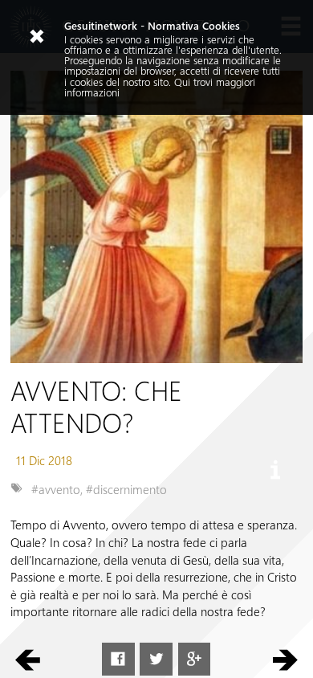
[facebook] (118, 659)
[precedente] (27, 659)
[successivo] (285, 659)
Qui (182, 81)
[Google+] (194, 659)
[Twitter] (156, 659)
